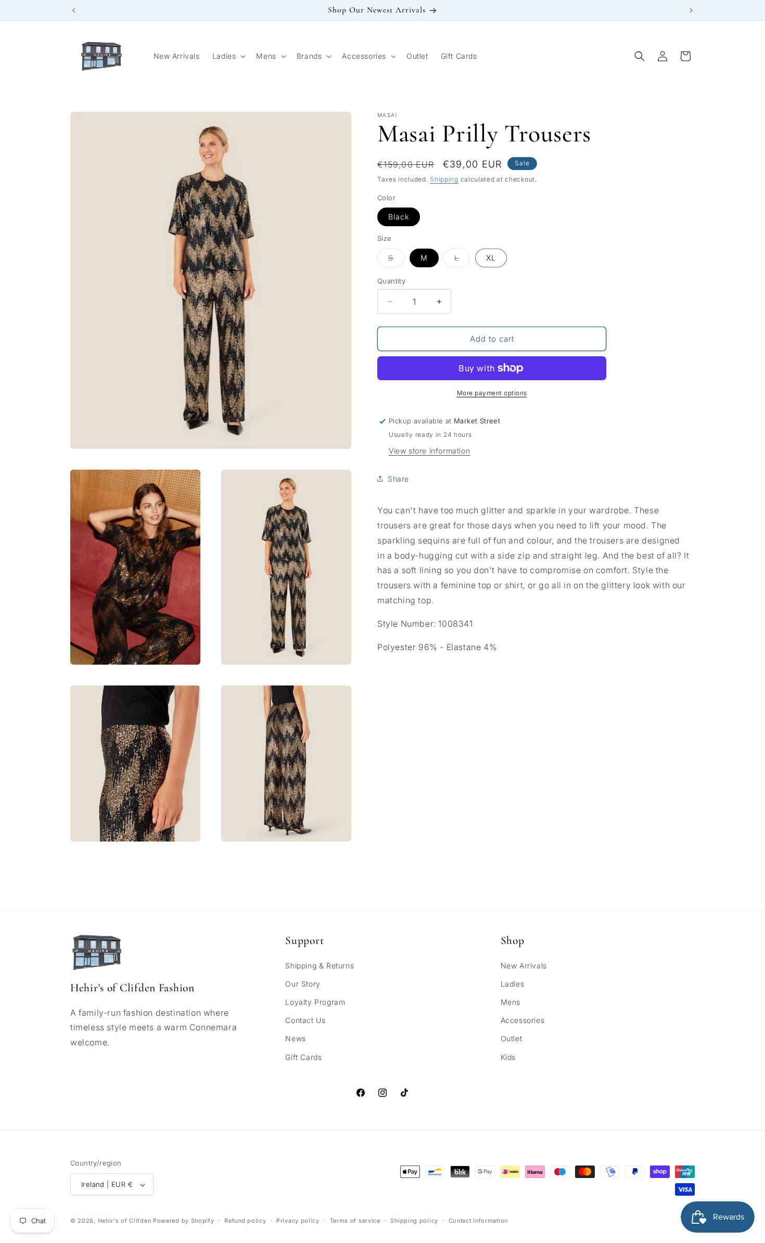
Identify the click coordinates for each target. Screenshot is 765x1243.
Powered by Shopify (183, 1221)
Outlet (511, 1038)
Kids (508, 1057)
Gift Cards (303, 1057)
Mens (510, 1002)
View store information (429, 450)
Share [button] (398, 478)
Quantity (391, 281)
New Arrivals (524, 965)
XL (491, 257)
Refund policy (245, 1220)
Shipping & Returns (319, 965)
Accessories (523, 1020)
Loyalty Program (315, 1002)
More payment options (492, 393)
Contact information (478, 1220)
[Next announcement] (691, 10)
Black (398, 216)
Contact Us (305, 1020)
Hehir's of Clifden (124, 1221)
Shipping (444, 179)
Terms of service (355, 1220)
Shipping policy (414, 1220)
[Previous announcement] (73, 10)
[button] (228, 56)
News (295, 1038)
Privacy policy (298, 1220)
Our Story (302, 983)
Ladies (513, 983)
